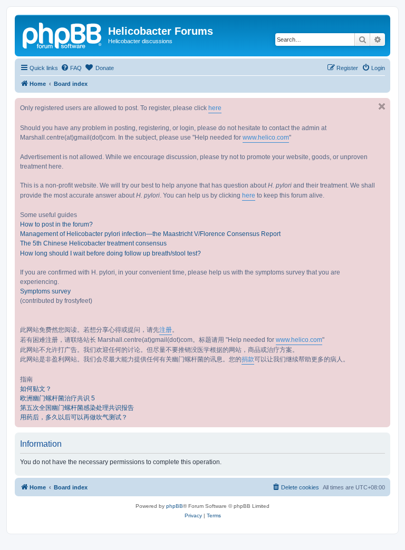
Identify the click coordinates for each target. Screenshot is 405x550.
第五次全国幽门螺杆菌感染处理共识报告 (77, 407)
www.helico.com (266, 137)
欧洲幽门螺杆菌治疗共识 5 (57, 398)
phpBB (174, 506)
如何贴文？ (36, 388)
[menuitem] (71, 68)
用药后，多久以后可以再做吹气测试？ (74, 417)
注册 (165, 329)
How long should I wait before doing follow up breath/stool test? (110, 253)
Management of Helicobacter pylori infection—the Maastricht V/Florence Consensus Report (150, 234)
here (214, 108)
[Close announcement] (382, 106)
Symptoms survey (45, 291)
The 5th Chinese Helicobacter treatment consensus (93, 243)
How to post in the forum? (56, 224)
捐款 (248, 359)
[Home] (62, 34)
